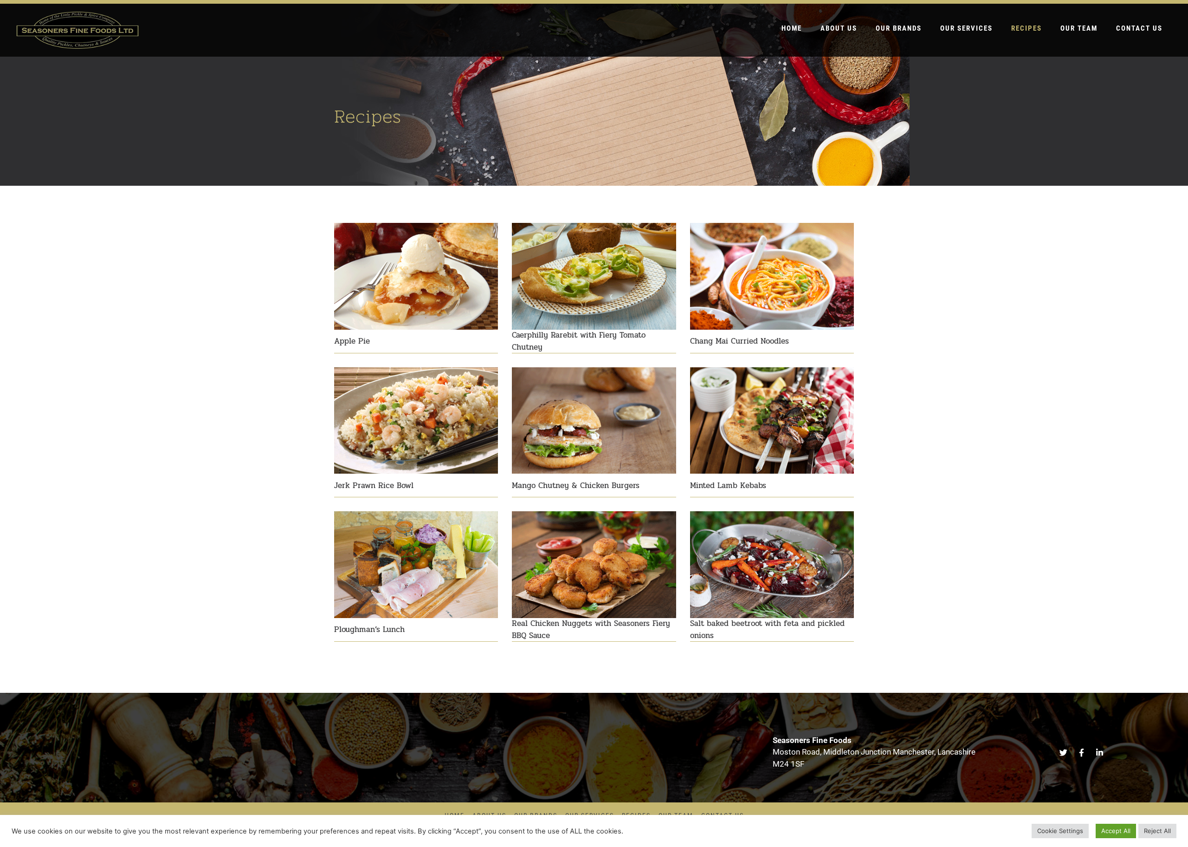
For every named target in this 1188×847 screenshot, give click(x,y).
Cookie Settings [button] (1060, 830)
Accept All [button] (1115, 830)
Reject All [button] (1157, 830)
